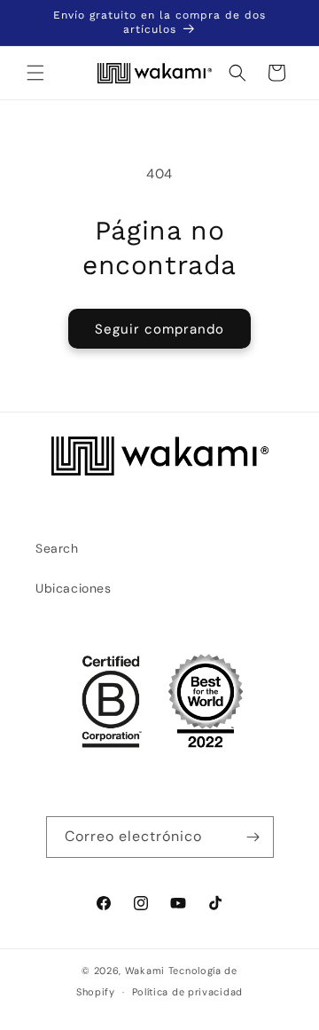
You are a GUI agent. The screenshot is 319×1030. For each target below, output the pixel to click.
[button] (35, 72)
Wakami (145, 970)
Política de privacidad (187, 992)
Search (57, 548)
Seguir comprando (159, 329)
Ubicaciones (73, 588)
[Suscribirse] (253, 837)
